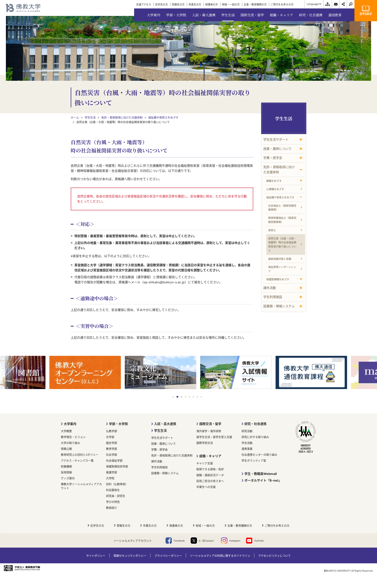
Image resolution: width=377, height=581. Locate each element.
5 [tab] (189, 396)
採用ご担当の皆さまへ (210, 481)
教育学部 (111, 448)
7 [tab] (197, 396)
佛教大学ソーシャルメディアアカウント (81, 486)
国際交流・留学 (210, 424)
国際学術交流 (204, 442)
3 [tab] (181, 397)
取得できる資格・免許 (210, 469)
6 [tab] (193, 396)
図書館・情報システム (165, 473)
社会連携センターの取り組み (259, 454)
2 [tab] (177, 396)
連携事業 (247, 448)
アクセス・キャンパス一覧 (77, 460)
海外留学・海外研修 (208, 431)
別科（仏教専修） (117, 484)
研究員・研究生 (115, 495)
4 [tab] (185, 396)
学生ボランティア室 (254, 460)
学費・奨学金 (159, 449)
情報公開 (66, 448)
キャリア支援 (204, 463)
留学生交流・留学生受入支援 (214, 437)
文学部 (110, 437)
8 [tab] (201, 396)
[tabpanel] (37, 373)
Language (313, 4)
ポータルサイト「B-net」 (263, 480)
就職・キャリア (210, 456)
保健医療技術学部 (117, 466)
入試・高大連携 (165, 424)
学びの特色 (113, 501)
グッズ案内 (68, 478)
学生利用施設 (159, 467)
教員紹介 (111, 507)
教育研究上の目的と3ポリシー (79, 454)
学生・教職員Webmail (260, 474)
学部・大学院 (118, 424)
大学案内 (70, 424)
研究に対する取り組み (255, 437)
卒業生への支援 (206, 486)
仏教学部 (111, 431)
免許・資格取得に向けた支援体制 (171, 455)
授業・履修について (163, 443)
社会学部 (111, 454)
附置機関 (66, 466)
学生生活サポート (162, 437)
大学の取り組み (70, 442)
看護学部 (111, 472)
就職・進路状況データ (210, 475)
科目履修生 (113, 490)
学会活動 (247, 442)
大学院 (110, 478)
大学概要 (66, 431)
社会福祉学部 (114, 460)
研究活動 (247, 431)
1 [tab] (173, 396)
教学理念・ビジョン (73, 437)
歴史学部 (111, 442)
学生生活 (160, 430)
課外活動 (156, 461)
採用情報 (66, 472)
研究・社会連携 (255, 424)
